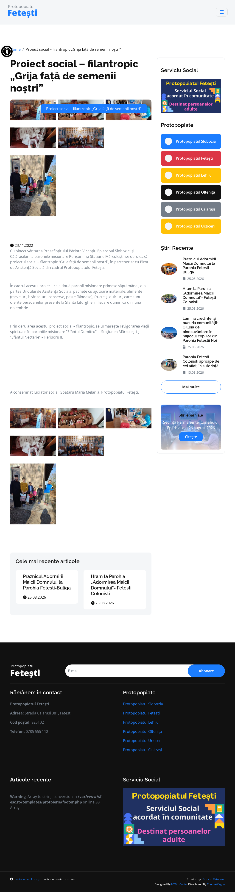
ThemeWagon (216, 884)
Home (15, 49)
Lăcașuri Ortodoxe (213, 879)
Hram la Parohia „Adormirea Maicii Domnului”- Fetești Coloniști (111, 585)
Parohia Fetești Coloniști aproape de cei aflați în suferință (201, 361)
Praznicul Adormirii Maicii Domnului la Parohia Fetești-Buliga (47, 582)
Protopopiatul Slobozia (143, 703)
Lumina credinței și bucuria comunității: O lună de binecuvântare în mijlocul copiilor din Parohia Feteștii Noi (200, 329)
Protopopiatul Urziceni (142, 740)
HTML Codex (179, 884)
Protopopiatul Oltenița (142, 731)
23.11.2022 (23, 245)
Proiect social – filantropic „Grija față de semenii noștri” (74, 76)
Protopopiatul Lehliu (141, 722)
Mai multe (191, 386)
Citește (191, 436)
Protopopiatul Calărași (142, 749)
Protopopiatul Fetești (141, 713)
